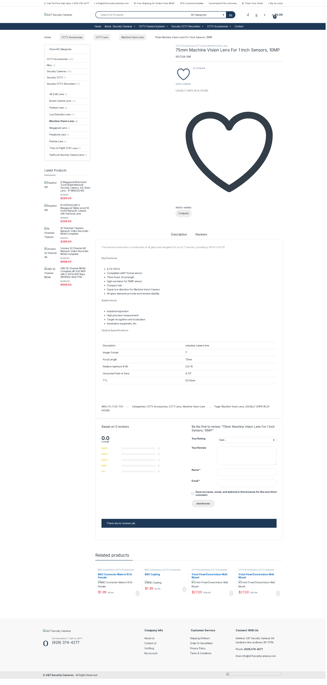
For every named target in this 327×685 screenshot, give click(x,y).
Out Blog (149, 648)
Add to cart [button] (137, 593)
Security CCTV (56, 77)
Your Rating (198, 438)
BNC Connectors (106, 569)
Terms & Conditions (200, 653)
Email (196, 480)
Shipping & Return (200, 638)
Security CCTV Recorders (186, 26)
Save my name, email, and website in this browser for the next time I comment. (236, 493)
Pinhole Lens (58, 141)
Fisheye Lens (58, 107)
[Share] (316, 3)
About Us (149, 638)
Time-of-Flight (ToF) (60, 148)
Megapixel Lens (59, 127)
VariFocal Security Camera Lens (68, 154)
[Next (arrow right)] (321, 339)
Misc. (51, 65)
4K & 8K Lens (58, 94)
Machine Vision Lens (132, 37)
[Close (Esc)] (323, 3)
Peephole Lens (59, 134)
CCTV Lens (102, 37)
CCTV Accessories (217, 26)
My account (150, 653)
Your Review (199, 447)
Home (98, 26)
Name (196, 469)
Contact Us (150, 643)
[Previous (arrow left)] (6, 339)
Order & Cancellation (201, 643)
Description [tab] (179, 234)
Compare (200, 68)
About (108, 26)
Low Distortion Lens (62, 114)
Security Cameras (122, 26)
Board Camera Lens (62, 100)
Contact (239, 26)
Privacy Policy (198, 648)
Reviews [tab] (201, 234)
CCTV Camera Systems (152, 26)
